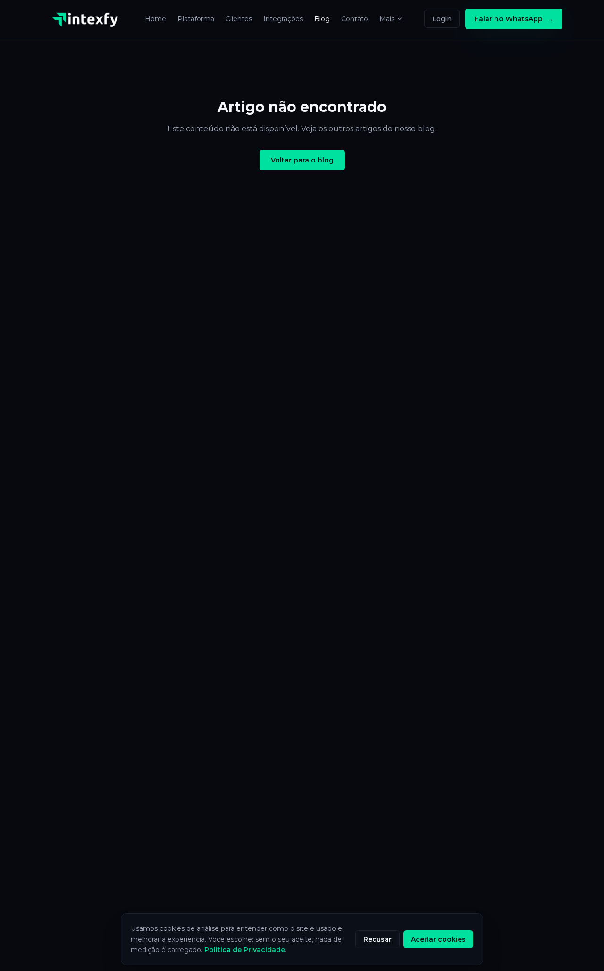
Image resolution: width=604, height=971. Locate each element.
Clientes (239, 19)
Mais (386, 19)
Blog (322, 19)
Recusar (377, 939)
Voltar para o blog (302, 160)
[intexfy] (88, 19)
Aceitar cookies (438, 939)
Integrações (283, 19)
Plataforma (195, 19)
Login (442, 19)
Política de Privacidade (244, 949)
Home (155, 19)
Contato (354, 19)
